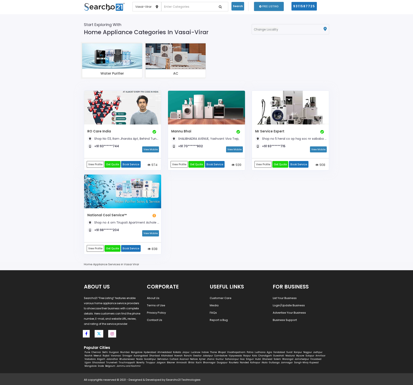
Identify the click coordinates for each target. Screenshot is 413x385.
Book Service (131, 164)
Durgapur (222, 362)
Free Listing (270, 6)
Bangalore (136, 352)
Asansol (184, 359)
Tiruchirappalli (127, 362)
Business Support (285, 320)
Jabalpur (208, 355)
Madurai (290, 355)
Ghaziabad (98, 362)
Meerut (97, 355)
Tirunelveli (111, 362)
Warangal (287, 359)
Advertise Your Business (289, 313)
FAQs (213, 313)
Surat (289, 352)
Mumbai (125, 352)
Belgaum (110, 366)
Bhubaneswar (127, 359)
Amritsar (320, 355)
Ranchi (188, 355)
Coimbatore (220, 355)
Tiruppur (150, 362)
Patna (250, 352)
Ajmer (202, 359)
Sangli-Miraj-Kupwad (306, 362)
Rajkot (106, 355)
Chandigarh (265, 355)
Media (214, 305)
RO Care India (99, 131)
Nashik (88, 355)
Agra (269, 352)
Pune (87, 352)
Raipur (247, 355)
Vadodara (90, 359)
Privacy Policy (156, 313)
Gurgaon (114, 352)
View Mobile (150, 149)
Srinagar (127, 355)
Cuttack (174, 359)
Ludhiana (260, 352)
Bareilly (140, 362)
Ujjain (88, 362)
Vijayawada (235, 355)
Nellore (194, 359)
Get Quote (112, 164)
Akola (265, 362)
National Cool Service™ (107, 215)
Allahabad (167, 355)
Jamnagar (287, 362)
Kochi (199, 362)
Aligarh (101, 359)
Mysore (300, 355)
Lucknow (195, 352)
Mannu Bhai (181, 131)
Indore (205, 352)
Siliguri (250, 359)
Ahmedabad (164, 352)
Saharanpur (232, 359)
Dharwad (267, 359)
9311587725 (304, 6)
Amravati (181, 362)
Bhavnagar (209, 362)
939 (238, 165)
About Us (153, 298)
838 (154, 249)
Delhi (105, 352)
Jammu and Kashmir (129, 366)
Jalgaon (161, 362)
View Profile (95, 164)
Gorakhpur (150, 359)
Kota (254, 355)
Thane (213, 352)
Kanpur (298, 352)
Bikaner (171, 362)
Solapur (309, 355)
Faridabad (279, 352)
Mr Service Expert (269, 131)
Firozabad (315, 359)
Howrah (178, 355)
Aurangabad (141, 355)
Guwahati (278, 355)
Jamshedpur (302, 359)
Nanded (244, 362)
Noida (139, 359)
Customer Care (220, 298)
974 (154, 165)
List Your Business (285, 298)
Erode (101, 366)
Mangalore (91, 366)
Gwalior (197, 355)
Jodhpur (317, 352)
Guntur (220, 359)
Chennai (96, 352)
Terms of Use (156, 305)
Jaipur (186, 352)
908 (322, 165)
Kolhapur (255, 362)
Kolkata (177, 352)
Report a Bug (219, 320)
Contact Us (154, 320)
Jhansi (210, 359)
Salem (277, 359)
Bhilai (191, 362)
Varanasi (116, 355)
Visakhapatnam (236, 352)
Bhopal (222, 352)
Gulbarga (274, 362)
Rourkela (234, 362)
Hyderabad (150, 352)
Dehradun (162, 359)
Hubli (258, 359)
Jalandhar (112, 359)
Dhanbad (154, 355)
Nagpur (307, 352)
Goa (242, 359)
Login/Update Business (289, 305)
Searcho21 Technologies (183, 380)
